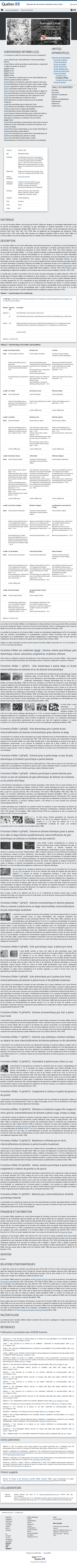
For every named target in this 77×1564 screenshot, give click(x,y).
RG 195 (45, 1411)
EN (73, 10)
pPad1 (6, 138)
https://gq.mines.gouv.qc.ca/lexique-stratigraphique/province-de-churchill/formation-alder (28, 1480)
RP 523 (55, 1364)
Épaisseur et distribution (59, 95)
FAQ (54, 1517)
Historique (55, 90)
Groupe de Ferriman (60, 67)
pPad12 (6, 89)
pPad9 (6, 98)
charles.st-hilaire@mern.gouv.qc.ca (49, 1494)
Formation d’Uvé (7, 1282)
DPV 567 (63, 1433)
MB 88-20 (42, 1421)
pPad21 (6, 60)
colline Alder (37, 157)
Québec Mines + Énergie (8, 1528)
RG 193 (57, 1404)
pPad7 (6, 106)
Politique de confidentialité (33, 1553)
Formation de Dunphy (27, 1310)
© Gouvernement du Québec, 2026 (38, 1562)
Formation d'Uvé (61, 75)
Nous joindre (73, 4)
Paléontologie (56, 101)
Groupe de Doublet (60, 64)
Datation (54, 97)
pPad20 (6, 64)
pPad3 (6, 129)
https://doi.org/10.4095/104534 (41, 1459)
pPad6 (6, 113)
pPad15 (6, 77)
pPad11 (6, 91)
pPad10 (6, 95)
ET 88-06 (15, 1340)
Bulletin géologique (32, 1517)
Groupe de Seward (60, 82)
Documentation (57, 1519)
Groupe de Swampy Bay (61, 71)
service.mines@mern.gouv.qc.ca (62, 1530)
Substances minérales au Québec (9, 1522)
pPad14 (6, 82)
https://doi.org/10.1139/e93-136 (22, 1466)
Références (55, 104)
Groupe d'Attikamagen (61, 69)
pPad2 (6, 133)
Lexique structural (32, 1529)
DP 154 (54, 1401)
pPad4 (6, 122)
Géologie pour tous (32, 1537)
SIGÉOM (8, 1517)
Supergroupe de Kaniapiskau (61, 58)
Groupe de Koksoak (60, 62)
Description (55, 92)
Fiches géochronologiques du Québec (32, 1533)
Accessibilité (47, 1553)
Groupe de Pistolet (60, 73)
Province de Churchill (24, 176)
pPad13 (6, 86)
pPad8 (6, 104)
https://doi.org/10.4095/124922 (16, 1455)
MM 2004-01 (19, 1355)
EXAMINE (8, 1519)
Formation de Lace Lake (64, 80)
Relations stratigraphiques (60, 99)
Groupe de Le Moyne (60, 60)
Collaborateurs (56, 106)
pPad (37, 650)
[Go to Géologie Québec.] (2, 10)
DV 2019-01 (22, 1361)
